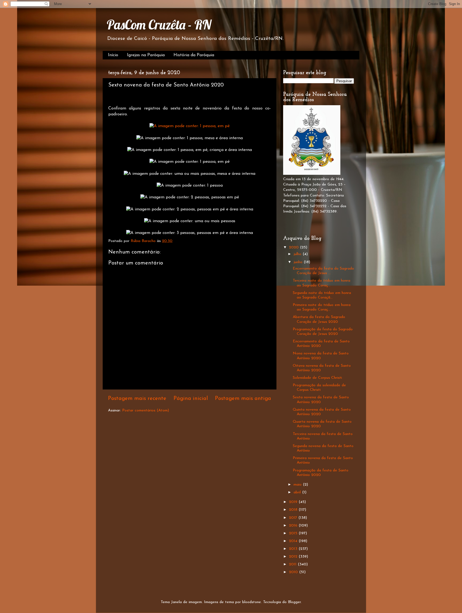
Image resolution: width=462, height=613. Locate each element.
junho (299, 262)
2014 (294, 541)
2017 (293, 518)
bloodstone (251, 602)
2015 (294, 533)
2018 (294, 510)
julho (298, 254)
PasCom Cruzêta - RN (159, 25)
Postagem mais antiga (243, 398)
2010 (294, 572)
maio (298, 485)
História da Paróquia (194, 55)
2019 (294, 502)
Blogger (294, 602)
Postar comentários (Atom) (145, 410)
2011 (293, 564)
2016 (294, 526)
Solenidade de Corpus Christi (317, 378)
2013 (294, 549)
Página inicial (191, 398)
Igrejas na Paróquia (146, 55)
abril (298, 492)
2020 (294, 247)
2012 (294, 557)
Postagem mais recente (137, 398)
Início (113, 55)
